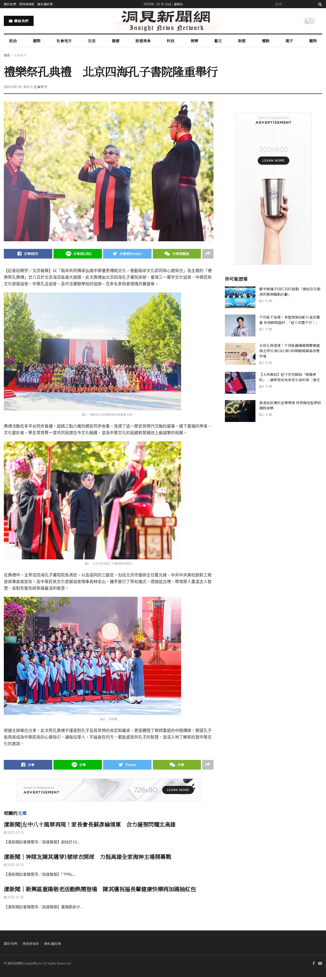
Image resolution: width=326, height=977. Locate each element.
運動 (265, 40)
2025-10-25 (15, 832)
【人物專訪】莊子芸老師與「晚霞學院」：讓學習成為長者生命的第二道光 (289, 377)
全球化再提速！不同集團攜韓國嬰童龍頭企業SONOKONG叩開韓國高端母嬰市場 (289, 351)
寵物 (313, 40)
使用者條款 (26, 4)
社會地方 (64, 40)
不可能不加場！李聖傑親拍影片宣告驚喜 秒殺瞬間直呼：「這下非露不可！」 (289, 320)
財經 (242, 40)
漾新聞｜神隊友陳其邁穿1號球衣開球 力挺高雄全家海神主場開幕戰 (87, 856)
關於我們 (10, 4)
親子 (289, 40)
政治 (13, 40)
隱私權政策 (45, 4)
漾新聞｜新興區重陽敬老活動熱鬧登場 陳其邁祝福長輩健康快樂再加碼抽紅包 (100, 889)
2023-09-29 (13, 86)
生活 (92, 40)
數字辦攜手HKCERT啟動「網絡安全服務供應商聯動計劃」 (289, 291)
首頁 (7, 55)
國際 (36, 40)
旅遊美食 (143, 40)
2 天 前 (267, 301)
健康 (115, 40)
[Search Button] (319, 4)
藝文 (218, 40)
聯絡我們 (21, 20)
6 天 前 (267, 386)
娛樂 (194, 40)
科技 (170, 40)
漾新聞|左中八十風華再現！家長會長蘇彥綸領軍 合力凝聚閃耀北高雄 (90, 824)
